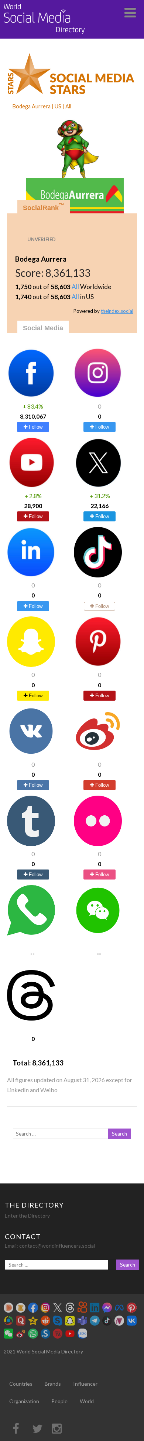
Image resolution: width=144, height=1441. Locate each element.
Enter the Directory (27, 1215)
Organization (24, 1401)
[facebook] (31, 395)
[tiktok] (98, 575)
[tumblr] (31, 843)
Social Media (43, 328)
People (59, 1401)
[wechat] (98, 933)
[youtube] (31, 485)
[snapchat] (31, 664)
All (75, 287)
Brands (53, 1384)
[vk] (31, 753)
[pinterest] (98, 664)
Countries (20, 1384)
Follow (34, 427)
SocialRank (43, 207)
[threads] (31, 1018)
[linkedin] (31, 575)
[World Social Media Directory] (44, 35)
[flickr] (98, 843)
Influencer (85, 1384)
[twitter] (98, 485)
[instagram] (98, 395)
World (87, 1401)
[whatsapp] (31, 933)
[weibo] (98, 753)
